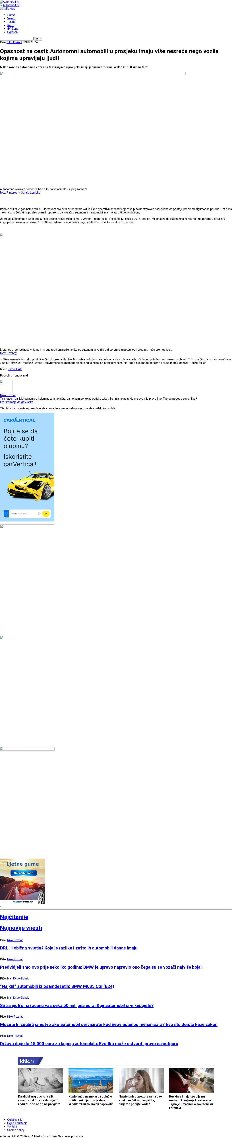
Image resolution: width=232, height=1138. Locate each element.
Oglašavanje (14, 1119)
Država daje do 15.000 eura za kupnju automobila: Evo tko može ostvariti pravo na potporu (89, 1043)
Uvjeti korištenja (17, 1123)
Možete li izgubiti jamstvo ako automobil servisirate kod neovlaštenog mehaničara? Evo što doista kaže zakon (109, 1024)
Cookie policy (15, 1130)
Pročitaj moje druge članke (16, 402)
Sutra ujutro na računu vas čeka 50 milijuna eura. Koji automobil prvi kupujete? (77, 1005)
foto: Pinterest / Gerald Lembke (20, 192)
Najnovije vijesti (21, 927)
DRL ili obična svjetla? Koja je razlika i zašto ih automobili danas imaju (68, 948)
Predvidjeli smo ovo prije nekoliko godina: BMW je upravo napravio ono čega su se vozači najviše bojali (101, 967)
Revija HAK (15, 369)
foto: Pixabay (8, 353)
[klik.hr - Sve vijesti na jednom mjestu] (7, 8)
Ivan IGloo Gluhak (18, 978)
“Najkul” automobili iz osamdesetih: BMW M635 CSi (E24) (57, 986)
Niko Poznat (14, 42)
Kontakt (12, 1126)
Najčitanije (14, 917)
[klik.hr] (27, 1061)
